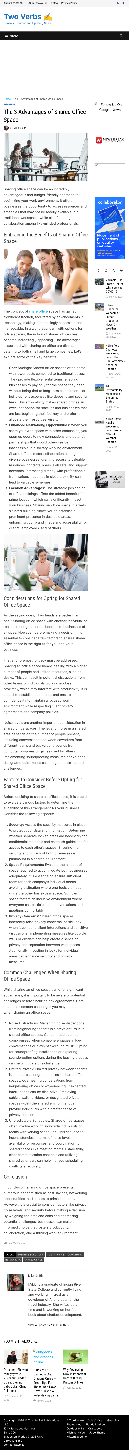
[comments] (114, 270)
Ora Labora (95, 1428)
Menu (13, 35)
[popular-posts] (98, 270)
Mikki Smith (20, 127)
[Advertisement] (64, 65)
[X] (123, 3)
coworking (75, 1254)
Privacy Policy (69, 3)
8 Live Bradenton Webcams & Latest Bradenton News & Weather (113, 316)
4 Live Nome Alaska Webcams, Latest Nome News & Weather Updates (114, 430)
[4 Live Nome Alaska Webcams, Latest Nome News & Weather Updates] (99, 420)
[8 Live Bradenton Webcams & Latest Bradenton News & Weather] (99, 306)
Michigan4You (76, 1432)
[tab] (98, 270)
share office (38, 311)
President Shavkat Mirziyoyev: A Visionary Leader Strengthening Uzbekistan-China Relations (16, 1380)
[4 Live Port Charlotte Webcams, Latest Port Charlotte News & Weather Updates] (99, 346)
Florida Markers (95, 1424)
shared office (33, 1259)
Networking (13, 1259)
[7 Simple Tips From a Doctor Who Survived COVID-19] (99, 281)
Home (7, 98)
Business (9, 104)
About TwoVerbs (37, 3)
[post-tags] (121, 270)
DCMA (54, 3)
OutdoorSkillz (75, 1428)
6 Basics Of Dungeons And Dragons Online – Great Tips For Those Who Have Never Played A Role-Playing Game (45, 1382)
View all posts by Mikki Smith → (48, 1325)
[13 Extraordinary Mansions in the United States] (99, 387)
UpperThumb (97, 1432)
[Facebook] (118, 3)
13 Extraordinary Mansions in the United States (114, 393)
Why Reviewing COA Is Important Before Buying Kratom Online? (74, 1376)
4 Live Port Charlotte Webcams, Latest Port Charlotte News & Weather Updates (115, 357)
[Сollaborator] (110, 228)
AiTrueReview (75, 1420)
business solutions (31, 1254)
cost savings (55, 1254)
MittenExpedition (77, 1436)
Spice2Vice (95, 1420)
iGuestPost (113, 1420)
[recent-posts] (106, 270)
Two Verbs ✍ (28, 16)
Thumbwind (74, 1424)
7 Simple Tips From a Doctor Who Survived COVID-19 (114, 285)
